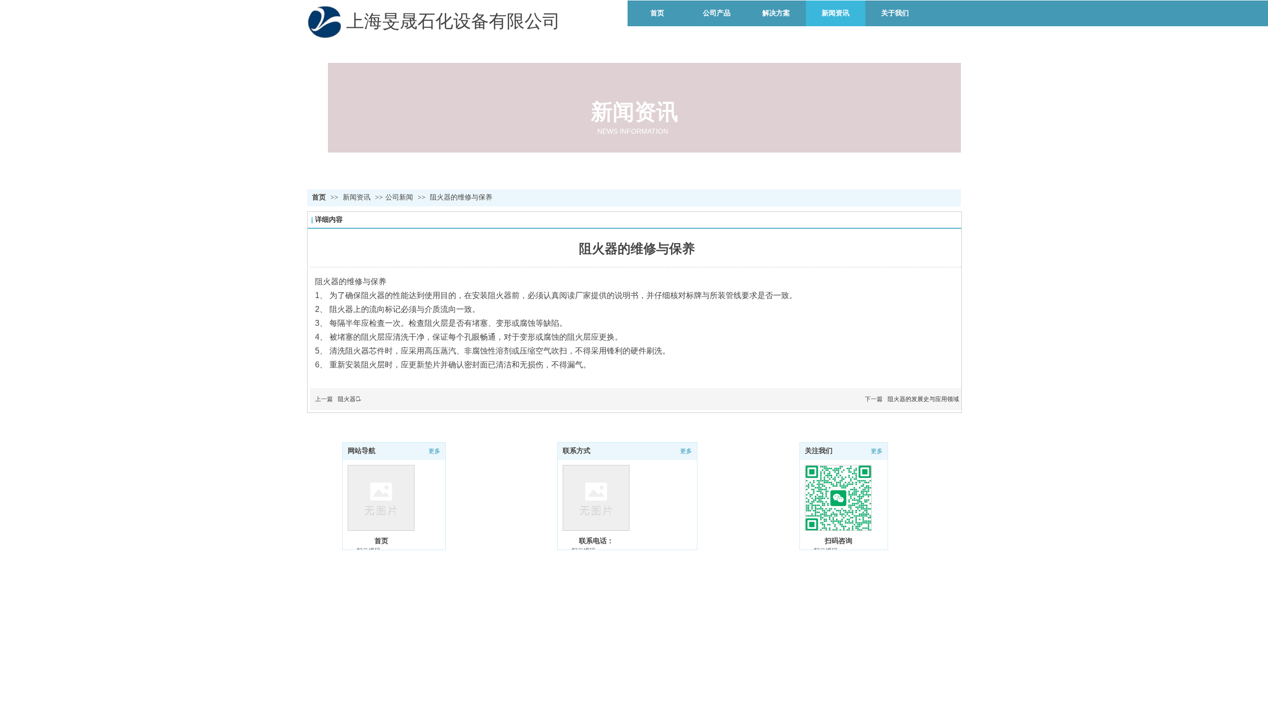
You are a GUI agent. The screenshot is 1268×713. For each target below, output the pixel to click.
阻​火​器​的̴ (349, 399)
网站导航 (361, 451)
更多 (877, 451)
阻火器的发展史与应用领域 (923, 399)
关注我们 (819, 451)
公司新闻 (399, 197)
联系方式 (576, 451)
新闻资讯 (357, 197)
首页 (319, 197)
